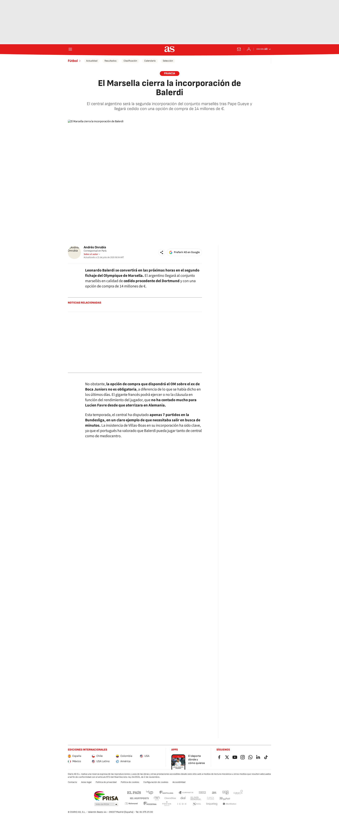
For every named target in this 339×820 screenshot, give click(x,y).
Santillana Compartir (186, 792)
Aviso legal (86, 782)
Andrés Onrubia (95, 247)
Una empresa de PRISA (106, 796)
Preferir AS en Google (187, 252)
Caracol (238, 792)
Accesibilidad (179, 782)
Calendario (150, 60)
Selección (168, 60)
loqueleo (212, 804)
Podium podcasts (167, 804)
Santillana (166, 792)
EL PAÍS (134, 792)
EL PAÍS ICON (182, 804)
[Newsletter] (239, 49)
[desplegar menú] (70, 49)
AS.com (214, 792)
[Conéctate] (249, 49)
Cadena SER (202, 792)
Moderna (150, 804)
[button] (161, 252)
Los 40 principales (149, 792)
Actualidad (91, 60)
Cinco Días (170, 798)
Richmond (131, 803)
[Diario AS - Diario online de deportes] (169, 49)
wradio (157, 798)
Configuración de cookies (155, 782)
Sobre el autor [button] (91, 254)
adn (226, 792)
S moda (197, 804)
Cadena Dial (183, 798)
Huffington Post (139, 798)
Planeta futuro (210, 798)
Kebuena (225, 798)
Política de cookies (130, 782)
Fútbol (73, 61)
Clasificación (130, 60)
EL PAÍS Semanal (195, 798)
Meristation (229, 804)
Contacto (72, 782)
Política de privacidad (106, 782)
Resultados (111, 60)
